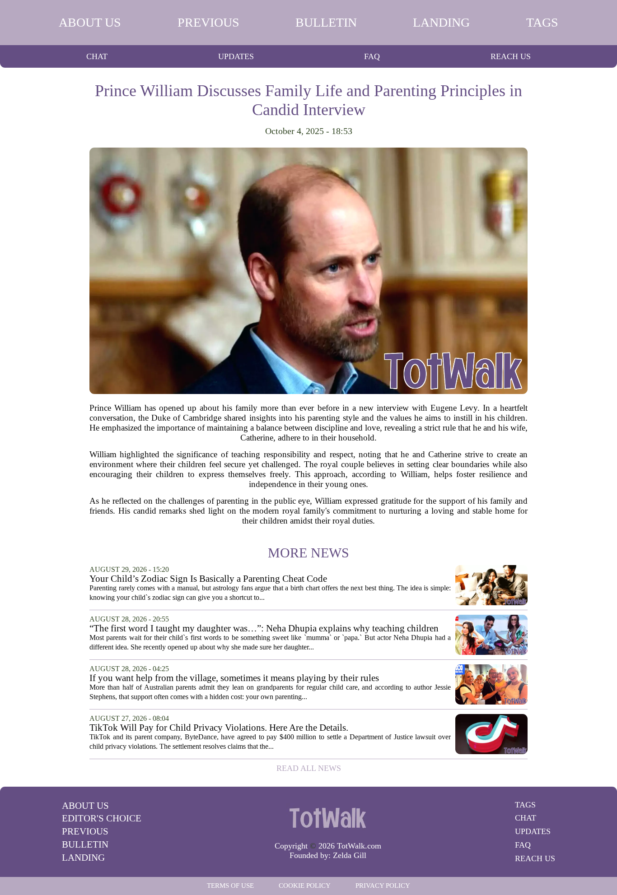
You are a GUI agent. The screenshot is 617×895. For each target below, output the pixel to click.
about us (90, 22)
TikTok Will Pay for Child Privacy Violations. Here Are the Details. (218, 728)
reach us (511, 56)
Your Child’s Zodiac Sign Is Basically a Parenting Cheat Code (208, 579)
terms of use (230, 885)
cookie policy (305, 885)
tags (542, 22)
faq (372, 56)
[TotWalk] (328, 817)
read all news (308, 768)
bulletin (326, 22)
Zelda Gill (349, 855)
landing (441, 22)
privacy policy (382, 885)
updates (236, 56)
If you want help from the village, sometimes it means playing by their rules (234, 678)
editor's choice (101, 818)
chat (97, 56)
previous (208, 22)
